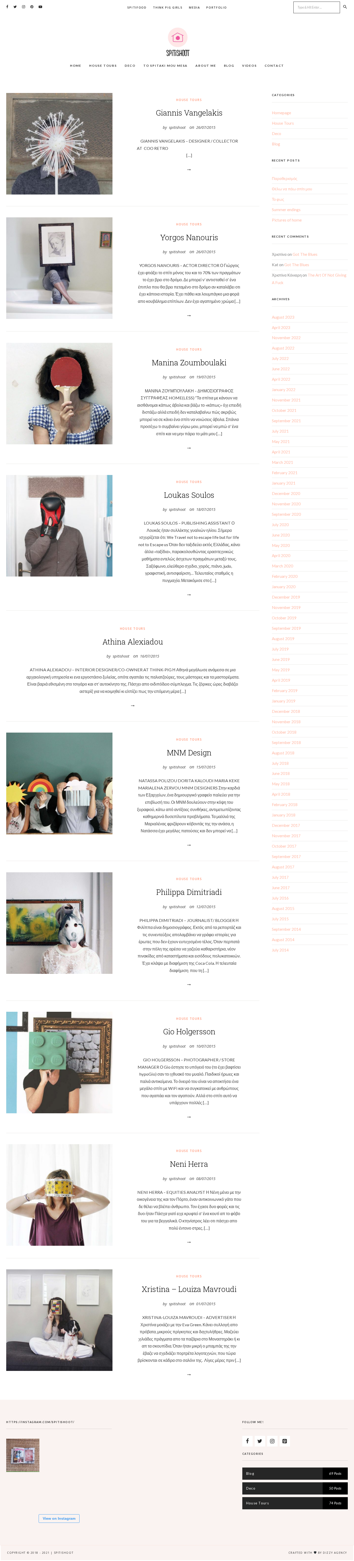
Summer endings (286, 209)
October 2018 (284, 732)
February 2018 (285, 804)
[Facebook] (247, 1441)
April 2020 (281, 555)
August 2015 (283, 908)
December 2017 (286, 825)
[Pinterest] (285, 1441)
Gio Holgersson (189, 1031)
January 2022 (283, 389)
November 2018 (286, 721)
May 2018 (281, 783)
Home (75, 66)
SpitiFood (137, 7)
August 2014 (283, 939)
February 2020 (285, 576)
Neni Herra (189, 1164)
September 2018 (286, 742)
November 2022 (286, 337)
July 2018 (280, 763)
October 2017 (284, 846)
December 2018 (286, 711)
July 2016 (280, 898)
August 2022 (283, 348)
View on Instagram (59, 1518)
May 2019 (281, 669)
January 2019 (283, 701)
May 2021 (281, 441)
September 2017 (286, 856)
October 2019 (284, 617)
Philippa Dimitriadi (189, 892)
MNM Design (189, 753)
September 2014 (286, 929)
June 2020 (281, 535)
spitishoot (177, 127)
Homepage (281, 112)
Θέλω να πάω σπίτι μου (292, 188)
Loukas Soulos (189, 495)
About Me (205, 66)
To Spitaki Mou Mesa (165, 66)
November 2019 (286, 607)
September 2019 (286, 628)
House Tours (103, 66)
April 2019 (281, 680)
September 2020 (286, 514)
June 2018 (281, 773)
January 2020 (283, 586)
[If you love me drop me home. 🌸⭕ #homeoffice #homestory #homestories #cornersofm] (22, 1491)
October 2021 (284, 410)
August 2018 (283, 753)
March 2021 (282, 462)
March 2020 (282, 566)
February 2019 (285, 690)
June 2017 (281, 887)
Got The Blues (305, 254)
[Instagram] (272, 1441)
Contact (274, 66)
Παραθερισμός (284, 178)
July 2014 (280, 950)
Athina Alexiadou (132, 642)
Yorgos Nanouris (189, 237)
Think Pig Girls (167, 7)
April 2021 (281, 452)
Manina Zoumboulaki (189, 362)
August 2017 (283, 867)
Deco (130, 66)
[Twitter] (260, 1441)
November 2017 (286, 835)
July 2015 (280, 918)
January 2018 (283, 815)
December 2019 (286, 597)
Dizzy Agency (335, 1553)
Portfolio (216, 7)
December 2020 (286, 493)
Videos (249, 66)
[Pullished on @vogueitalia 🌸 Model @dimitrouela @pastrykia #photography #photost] (58, 1491)
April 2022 (281, 379)
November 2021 (286, 400)
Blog (229, 66)
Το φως (278, 199)
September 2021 (286, 420)
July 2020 (280, 524)
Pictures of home (287, 220)
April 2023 (281, 327)
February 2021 (285, 472)
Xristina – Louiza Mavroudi (189, 1289)
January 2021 (283, 483)
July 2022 (280, 358)
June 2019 (281, 659)
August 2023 (283, 317)
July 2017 (280, 877)
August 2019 (283, 638)
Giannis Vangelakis (189, 113)
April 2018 (281, 794)
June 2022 (281, 368)
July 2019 (280, 649)
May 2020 (281, 545)
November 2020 (286, 503)
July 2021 (280, 431)
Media (194, 7)
